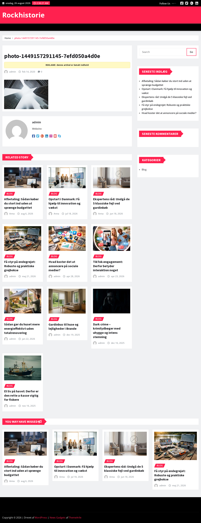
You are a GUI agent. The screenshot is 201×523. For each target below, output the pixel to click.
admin (12, 71)
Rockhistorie (23, 14)
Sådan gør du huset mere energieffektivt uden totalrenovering (22, 328)
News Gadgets (57, 517)
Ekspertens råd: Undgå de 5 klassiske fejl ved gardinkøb (111, 203)
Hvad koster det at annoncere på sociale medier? (63, 266)
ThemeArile (75, 517)
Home (8, 38)
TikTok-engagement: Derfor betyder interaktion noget (108, 266)
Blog (144, 169)
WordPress (41, 517)
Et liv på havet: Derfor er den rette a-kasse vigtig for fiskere (21, 395)
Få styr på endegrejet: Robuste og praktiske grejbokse (19, 266)
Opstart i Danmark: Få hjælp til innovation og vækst (64, 203)
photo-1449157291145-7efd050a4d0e (34, 38)
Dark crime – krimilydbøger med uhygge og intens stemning (107, 330)
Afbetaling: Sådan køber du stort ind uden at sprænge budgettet (21, 203)
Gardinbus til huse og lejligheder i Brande (63, 326)
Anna (12, 213)
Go (191, 52)
